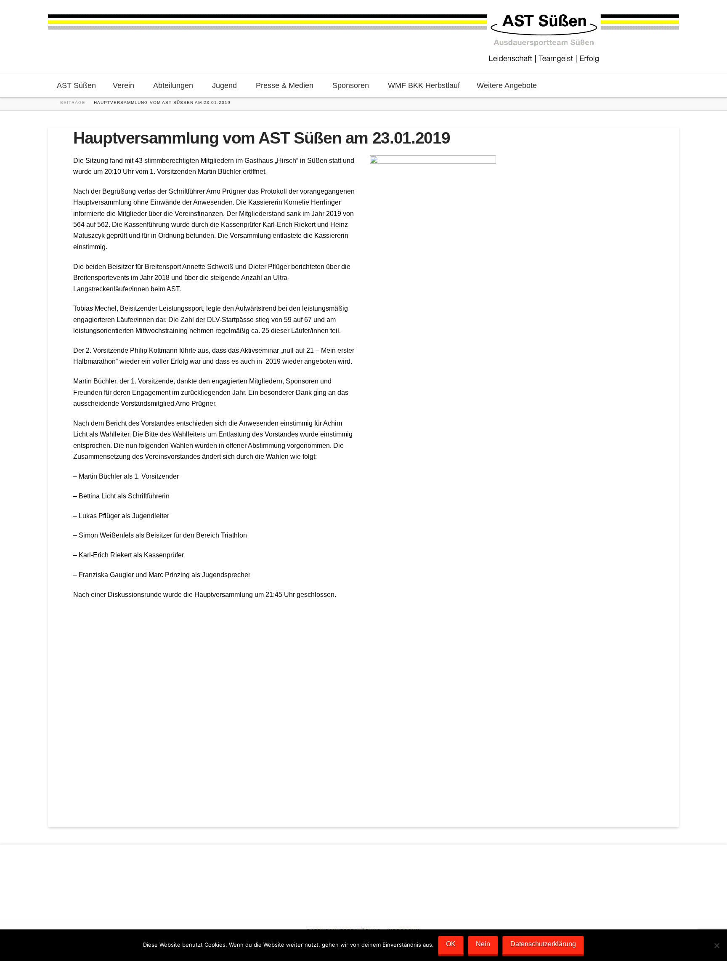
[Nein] (716, 945)
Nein (483, 944)
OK (451, 944)
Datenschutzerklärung (543, 944)
